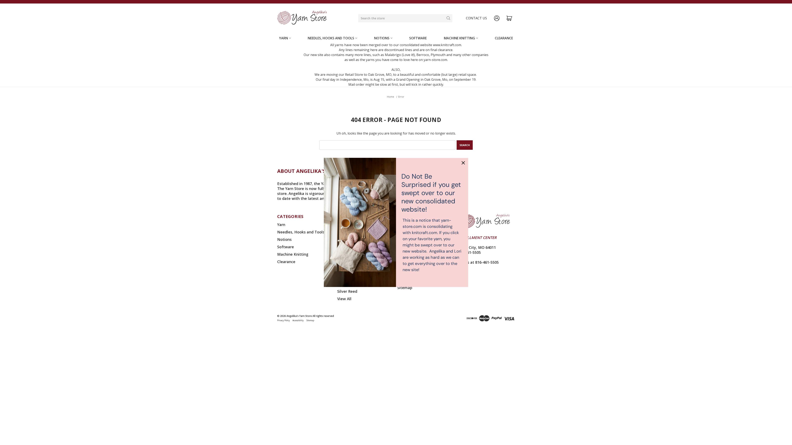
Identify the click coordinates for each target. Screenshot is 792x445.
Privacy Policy (283, 320)
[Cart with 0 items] (509, 18)
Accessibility (298, 320)
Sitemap (404, 287)
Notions (381, 38)
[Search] (448, 18)
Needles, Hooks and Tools (331, 38)
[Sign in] (496, 18)
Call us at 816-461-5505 (478, 262)
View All (344, 298)
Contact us (476, 18)
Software (418, 38)
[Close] (463, 163)
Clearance (504, 38)
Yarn (283, 38)
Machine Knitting (459, 38)
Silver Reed (347, 291)
